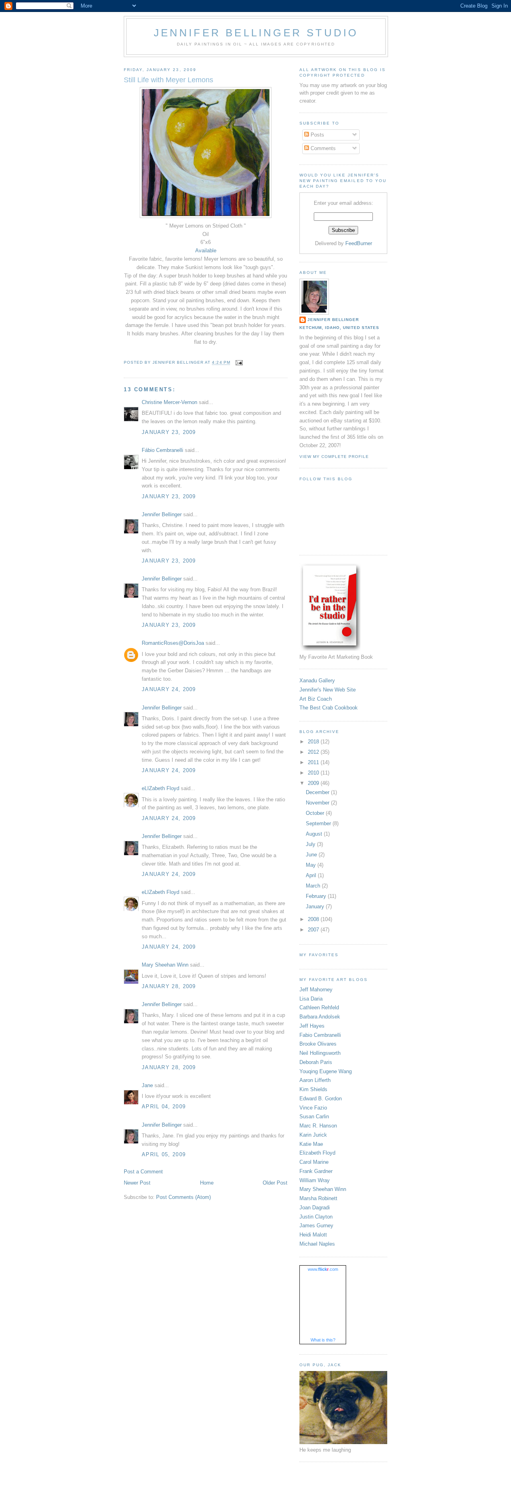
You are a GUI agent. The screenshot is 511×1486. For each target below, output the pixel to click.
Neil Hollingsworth (320, 1053)
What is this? (323, 1339)
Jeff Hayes (312, 1026)
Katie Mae (311, 1144)
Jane (147, 1085)
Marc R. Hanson (318, 1126)
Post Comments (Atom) (183, 1197)
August (315, 834)
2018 (314, 742)
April (312, 875)
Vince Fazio (313, 1108)
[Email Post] (239, 363)
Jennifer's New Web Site (327, 690)
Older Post (275, 1183)
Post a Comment (143, 1172)
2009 (314, 783)
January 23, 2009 (169, 432)
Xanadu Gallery (317, 681)
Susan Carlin (314, 1116)
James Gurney (316, 1225)
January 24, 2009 (169, 689)
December (318, 792)
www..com (323, 1269)
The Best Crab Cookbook (328, 708)
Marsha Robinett (318, 1198)
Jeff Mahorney (316, 990)
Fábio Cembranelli (162, 450)
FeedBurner (358, 243)
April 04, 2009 (164, 1107)
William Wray (314, 1180)
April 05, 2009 (164, 1154)
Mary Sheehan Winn (165, 965)
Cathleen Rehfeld (319, 1007)
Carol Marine (314, 1162)
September (319, 823)
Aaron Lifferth (315, 1080)
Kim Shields (313, 1089)
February (317, 896)
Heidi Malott (313, 1235)
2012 (314, 752)
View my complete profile (334, 456)
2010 (314, 773)
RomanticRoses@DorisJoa (173, 643)
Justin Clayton (316, 1217)
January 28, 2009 (169, 986)
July (311, 844)
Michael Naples (317, 1244)
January (316, 906)
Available (205, 251)
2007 (314, 930)
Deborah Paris (315, 1062)
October (316, 813)
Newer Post (137, 1183)
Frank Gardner (316, 1171)
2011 (314, 762)
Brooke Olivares (318, 1044)
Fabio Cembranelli (320, 1035)
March (314, 886)
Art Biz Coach (315, 699)
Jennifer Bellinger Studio (256, 33)
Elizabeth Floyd (317, 1153)
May (311, 865)
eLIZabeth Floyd (160, 788)
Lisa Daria (311, 999)
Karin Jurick (313, 1135)
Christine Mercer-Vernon (169, 402)
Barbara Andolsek (319, 1017)
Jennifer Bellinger (162, 514)
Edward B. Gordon (320, 1099)
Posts (316, 135)
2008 (314, 919)
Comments (322, 148)
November (318, 803)
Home (207, 1183)
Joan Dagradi (314, 1208)
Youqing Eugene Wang (325, 1071)
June (312, 855)
